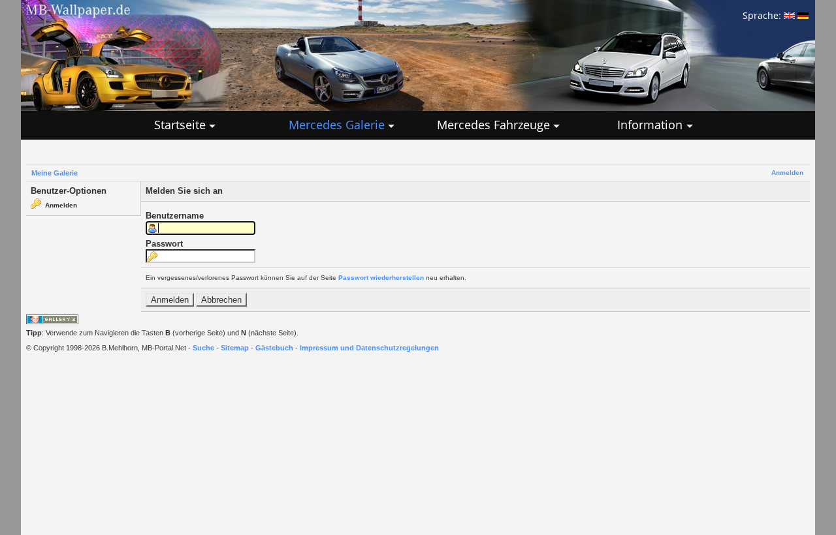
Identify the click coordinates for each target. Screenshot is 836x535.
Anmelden (787, 172)
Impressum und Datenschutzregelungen (369, 348)
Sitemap (235, 348)
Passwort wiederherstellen (381, 277)
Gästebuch (274, 348)
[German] (803, 15)
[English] (789, 15)
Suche (203, 348)
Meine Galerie (54, 173)
